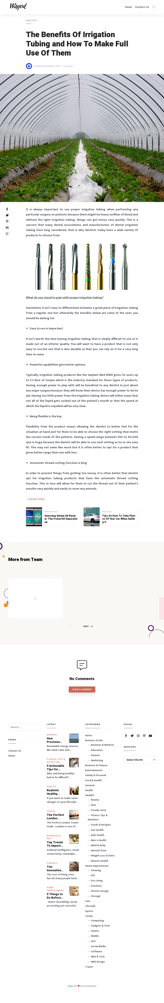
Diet (93, 805)
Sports (89, 911)
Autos (88, 735)
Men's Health (98, 840)
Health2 (31, 20)
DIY (93, 875)
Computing (97, 920)
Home (128, 6)
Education (97, 750)
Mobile (95, 936)
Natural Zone (99, 850)
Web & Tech (98, 957)
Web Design (98, 962)
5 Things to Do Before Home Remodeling (55, 896)
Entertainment (93, 770)
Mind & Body (98, 845)
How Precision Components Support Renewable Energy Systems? (56, 740)
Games (95, 931)
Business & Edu (94, 740)
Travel (51, 811)
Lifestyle (90, 906)
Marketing (97, 760)
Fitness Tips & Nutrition (97, 817)
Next (86, 626)
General (52, 734)
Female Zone (98, 810)
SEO (93, 941)
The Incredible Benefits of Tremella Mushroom (42, 591)
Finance (52, 863)
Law (87, 901)
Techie (89, 916)
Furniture (96, 886)
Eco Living (97, 880)
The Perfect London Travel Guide (56, 816)
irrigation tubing (36, 499)
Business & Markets (102, 745)
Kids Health (97, 835)
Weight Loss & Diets (103, 856)
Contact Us (142, 6)
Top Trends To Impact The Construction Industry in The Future (56, 844)
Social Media (98, 946)
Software (96, 951)
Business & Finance (96, 765)
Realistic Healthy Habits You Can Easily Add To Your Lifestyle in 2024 (55, 792)
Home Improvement (97, 866)
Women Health (99, 861)
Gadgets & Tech (100, 926)
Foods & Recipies (40, 583)
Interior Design (100, 891)
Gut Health (97, 830)
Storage (96, 896)
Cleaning (96, 870)
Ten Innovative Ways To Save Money (56, 868)
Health (51, 786)
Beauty (95, 800)
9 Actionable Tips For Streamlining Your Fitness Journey (56, 767)
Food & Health (93, 780)
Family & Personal (95, 775)
